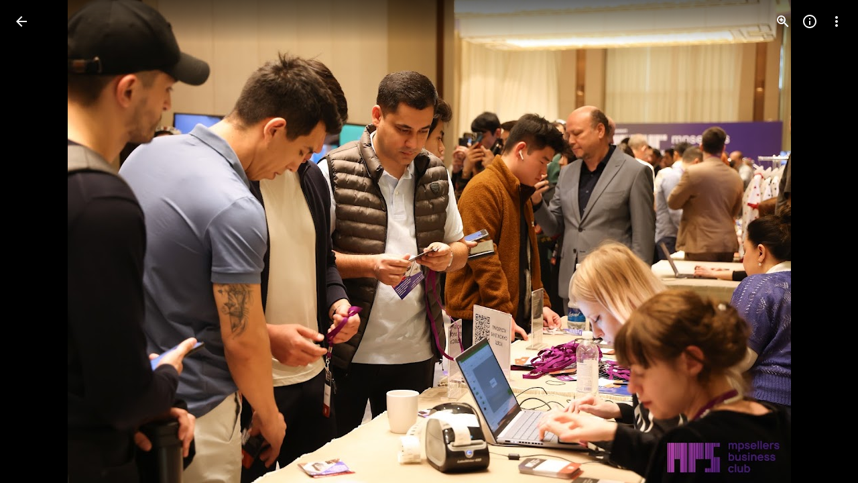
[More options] (836, 21)
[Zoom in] (783, 21)
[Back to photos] (21, 21)
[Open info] (809, 21)
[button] (37, 241)
